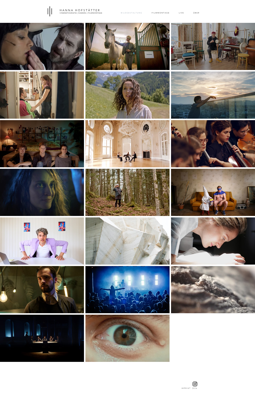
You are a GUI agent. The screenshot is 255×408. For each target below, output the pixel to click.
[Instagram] (195, 384)
